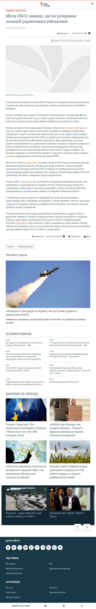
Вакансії (53, 588)
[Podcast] (54, 547)
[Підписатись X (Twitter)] (19, 547)
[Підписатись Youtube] (25, 547)
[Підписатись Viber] (37, 547)
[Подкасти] (64, 606)
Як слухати (10, 564)
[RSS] (48, 547)
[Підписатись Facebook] (8, 547)
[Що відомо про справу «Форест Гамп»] (70, 499)
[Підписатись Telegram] (42, 547)
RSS (50, 564)
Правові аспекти (13, 597)
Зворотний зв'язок (57, 593)
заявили (10, 156)
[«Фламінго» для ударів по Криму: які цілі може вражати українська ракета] (48, 284)
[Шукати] (82, 606)
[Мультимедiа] (45, 606)
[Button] (63, 33)
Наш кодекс (11, 593)
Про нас (9, 588)
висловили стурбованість (74, 128)
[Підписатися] (60, 547)
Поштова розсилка (14, 573)
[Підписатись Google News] (14, 547)
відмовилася (22, 223)
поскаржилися (30, 163)
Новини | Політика (16, 11)
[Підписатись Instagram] (31, 547)
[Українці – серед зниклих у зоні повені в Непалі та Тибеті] (26, 499)
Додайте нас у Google (21, 606)
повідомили (26, 182)
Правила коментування (59, 569)
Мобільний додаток (14, 569)
